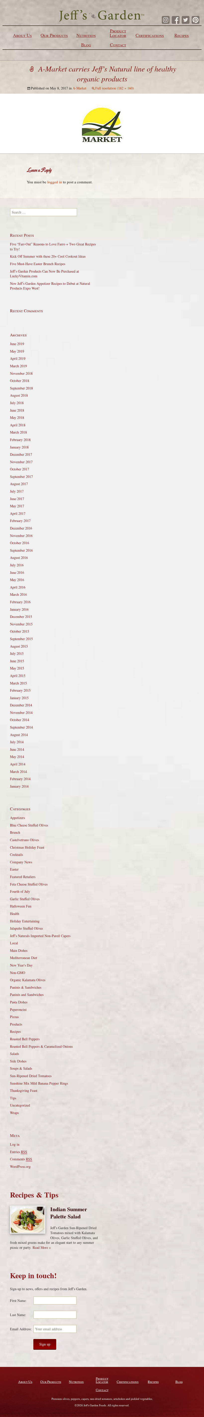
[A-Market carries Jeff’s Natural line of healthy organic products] (102, 122)
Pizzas (14, 1016)
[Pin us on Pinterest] (196, 20)
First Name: (18, 1300)
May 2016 (17, 579)
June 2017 (17, 498)
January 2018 (19, 447)
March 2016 (18, 594)
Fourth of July (20, 891)
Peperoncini (18, 1009)
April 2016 (17, 587)
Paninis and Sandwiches (27, 994)
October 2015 (19, 631)
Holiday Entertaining (25, 921)
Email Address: (21, 1329)
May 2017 (17, 506)
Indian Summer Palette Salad (68, 1212)
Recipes (181, 35)
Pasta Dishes (18, 1002)
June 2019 (17, 343)
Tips (13, 1098)
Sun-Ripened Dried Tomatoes (30, 1075)
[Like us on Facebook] (176, 20)
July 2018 (17, 402)
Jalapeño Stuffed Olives (26, 928)
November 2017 (21, 461)
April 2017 (17, 513)
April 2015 (17, 675)
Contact (118, 45)
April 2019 (17, 358)
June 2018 (17, 410)
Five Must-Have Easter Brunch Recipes (37, 263)
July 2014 (17, 742)
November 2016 (21, 535)
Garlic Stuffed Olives (25, 898)
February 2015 (20, 690)
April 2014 (17, 764)
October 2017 (19, 469)
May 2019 (17, 351)
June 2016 (17, 572)
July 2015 (17, 653)
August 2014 (19, 734)
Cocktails (16, 854)
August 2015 (19, 646)
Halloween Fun (20, 906)
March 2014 (18, 771)
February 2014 (20, 778)
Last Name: (18, 1314)
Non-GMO (17, 972)
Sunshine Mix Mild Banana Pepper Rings (39, 1083)
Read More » (42, 1247)
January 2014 (19, 786)
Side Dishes (18, 1061)
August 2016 (19, 557)
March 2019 (18, 366)
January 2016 (19, 609)
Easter (14, 869)
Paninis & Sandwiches (25, 987)
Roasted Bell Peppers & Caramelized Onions (41, 1046)
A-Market (79, 88)
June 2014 (17, 749)
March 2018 (18, 432)
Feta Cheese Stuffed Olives (29, 884)
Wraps (14, 1112)
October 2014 (19, 719)
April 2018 (17, 425)
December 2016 (21, 528)
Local (14, 943)
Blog (86, 45)
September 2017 (21, 476)
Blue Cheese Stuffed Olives (29, 825)
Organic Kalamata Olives (27, 979)
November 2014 (21, 712)
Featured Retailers (22, 876)
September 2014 (21, 727)
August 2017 (19, 483)
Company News (21, 862)
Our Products (54, 35)
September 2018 (21, 388)
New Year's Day (21, 965)
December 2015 (21, 616)
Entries (18, 1151)
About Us (22, 35)
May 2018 (17, 417)
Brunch (15, 832)
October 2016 (19, 542)
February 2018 (20, 439)
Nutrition (86, 35)
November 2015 (21, 624)
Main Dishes (18, 950)
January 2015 (19, 697)
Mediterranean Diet (23, 957)
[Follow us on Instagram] (166, 20)
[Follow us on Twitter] (186, 20)
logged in (54, 181)
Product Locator (118, 33)
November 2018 (21, 373)
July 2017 (17, 491)
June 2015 (17, 661)
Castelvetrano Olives (24, 839)
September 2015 (21, 638)
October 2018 (19, 380)
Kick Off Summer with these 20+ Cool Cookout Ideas (48, 256)
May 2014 (17, 756)
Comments (21, 1159)
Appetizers (17, 817)
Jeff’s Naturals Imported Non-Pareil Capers (40, 935)
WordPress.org (20, 1166)
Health (14, 913)
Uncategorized (20, 1105)
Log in (14, 1144)
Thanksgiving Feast (23, 1090)
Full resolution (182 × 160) (114, 88)
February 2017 (20, 520)
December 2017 (21, 454)
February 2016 (20, 601)
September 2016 (21, 550)
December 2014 (21, 705)
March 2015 (18, 683)
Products (16, 1024)
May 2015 (17, 668)
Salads (14, 1053)
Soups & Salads (21, 1068)
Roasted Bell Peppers (25, 1039)
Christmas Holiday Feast (27, 847)
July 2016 (17, 565)
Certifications (150, 35)
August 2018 (19, 395)
